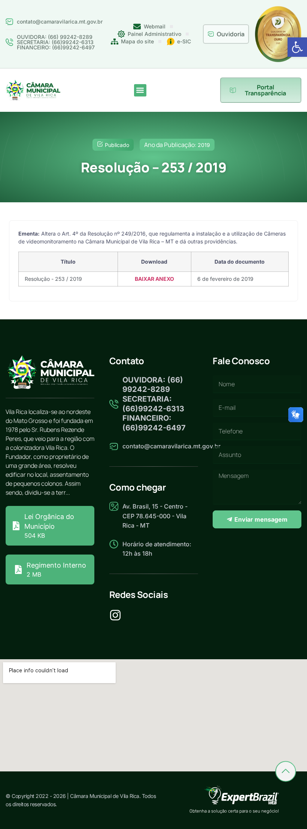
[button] (297, 47)
